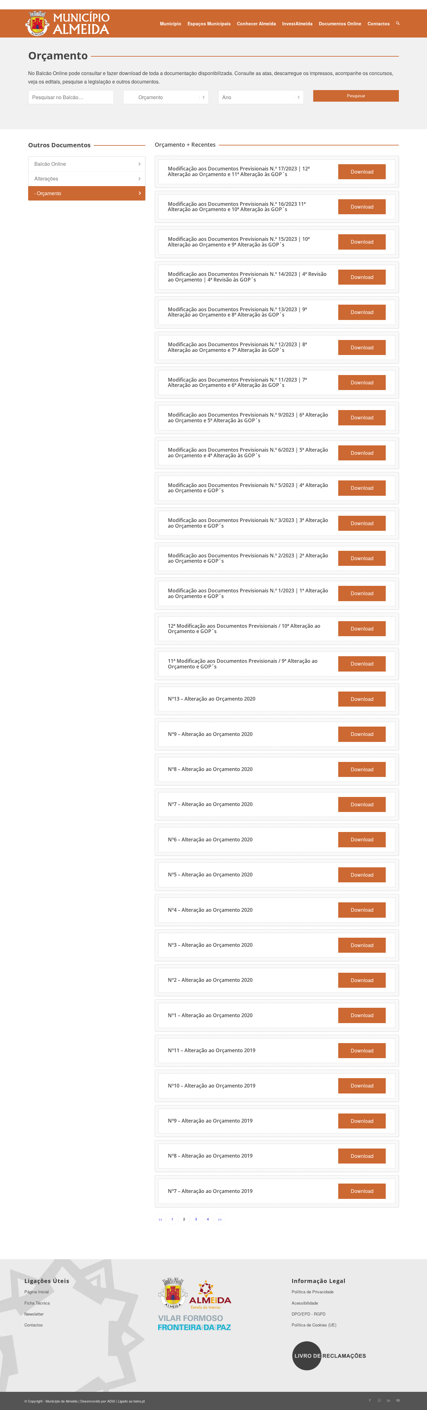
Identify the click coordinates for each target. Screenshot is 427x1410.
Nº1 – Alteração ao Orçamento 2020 (210, 1015)
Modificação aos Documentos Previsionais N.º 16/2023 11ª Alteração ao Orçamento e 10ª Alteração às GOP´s (237, 206)
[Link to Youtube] (398, 1400)
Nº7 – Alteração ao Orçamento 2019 (210, 1191)
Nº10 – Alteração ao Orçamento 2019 (211, 1085)
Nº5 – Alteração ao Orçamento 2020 (210, 874)
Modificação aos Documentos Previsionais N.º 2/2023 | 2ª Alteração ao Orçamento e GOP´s (248, 558)
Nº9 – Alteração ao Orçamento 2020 (210, 734)
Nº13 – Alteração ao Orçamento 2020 (211, 698)
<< (160, 1218)
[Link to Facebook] (369, 1400)
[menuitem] (170, 23)
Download (362, 171)
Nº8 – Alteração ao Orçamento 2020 (210, 769)
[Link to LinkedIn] (388, 1400)
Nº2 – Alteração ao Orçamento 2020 (210, 979)
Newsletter (33, 1314)
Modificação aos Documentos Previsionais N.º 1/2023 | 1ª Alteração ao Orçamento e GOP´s (248, 593)
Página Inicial (36, 1292)
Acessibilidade (305, 1303)
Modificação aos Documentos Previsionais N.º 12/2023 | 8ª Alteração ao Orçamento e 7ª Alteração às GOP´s (237, 347)
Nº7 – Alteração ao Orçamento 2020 (210, 804)
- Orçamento (47, 193)
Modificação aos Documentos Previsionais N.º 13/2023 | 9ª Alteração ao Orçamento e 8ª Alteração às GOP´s (237, 312)
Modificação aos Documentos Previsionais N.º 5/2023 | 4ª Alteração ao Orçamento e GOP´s (248, 488)
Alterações (46, 178)
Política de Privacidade (313, 1292)
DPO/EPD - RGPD (308, 1314)
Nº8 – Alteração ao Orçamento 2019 (210, 1155)
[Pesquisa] (398, 23)
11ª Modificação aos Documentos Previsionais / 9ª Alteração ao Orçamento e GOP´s (243, 663)
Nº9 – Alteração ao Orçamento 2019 (210, 1120)
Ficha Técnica (37, 1303)
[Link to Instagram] (379, 1400)
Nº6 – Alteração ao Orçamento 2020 (210, 839)
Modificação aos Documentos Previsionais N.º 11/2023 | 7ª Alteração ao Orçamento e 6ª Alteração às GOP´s (237, 382)
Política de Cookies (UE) (314, 1325)
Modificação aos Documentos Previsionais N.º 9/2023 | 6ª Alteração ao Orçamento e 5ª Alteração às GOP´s (248, 417)
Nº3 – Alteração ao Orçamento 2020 (210, 944)
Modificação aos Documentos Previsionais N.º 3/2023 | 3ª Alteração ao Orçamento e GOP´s (248, 523)
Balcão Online (50, 163)
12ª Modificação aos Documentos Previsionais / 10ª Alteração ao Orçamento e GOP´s (244, 628)
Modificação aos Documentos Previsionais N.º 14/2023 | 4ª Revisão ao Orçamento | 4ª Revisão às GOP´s (247, 277)
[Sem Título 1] (66, 23)
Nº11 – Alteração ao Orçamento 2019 (211, 1050)
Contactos (33, 1325)
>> (220, 1218)
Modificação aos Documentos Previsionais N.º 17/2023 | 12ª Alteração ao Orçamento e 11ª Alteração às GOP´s (239, 171)
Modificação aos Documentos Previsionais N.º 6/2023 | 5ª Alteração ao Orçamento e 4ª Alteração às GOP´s (248, 452)
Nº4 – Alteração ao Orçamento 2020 (210, 909)
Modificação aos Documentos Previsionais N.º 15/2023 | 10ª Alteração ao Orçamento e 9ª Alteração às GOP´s (239, 242)
